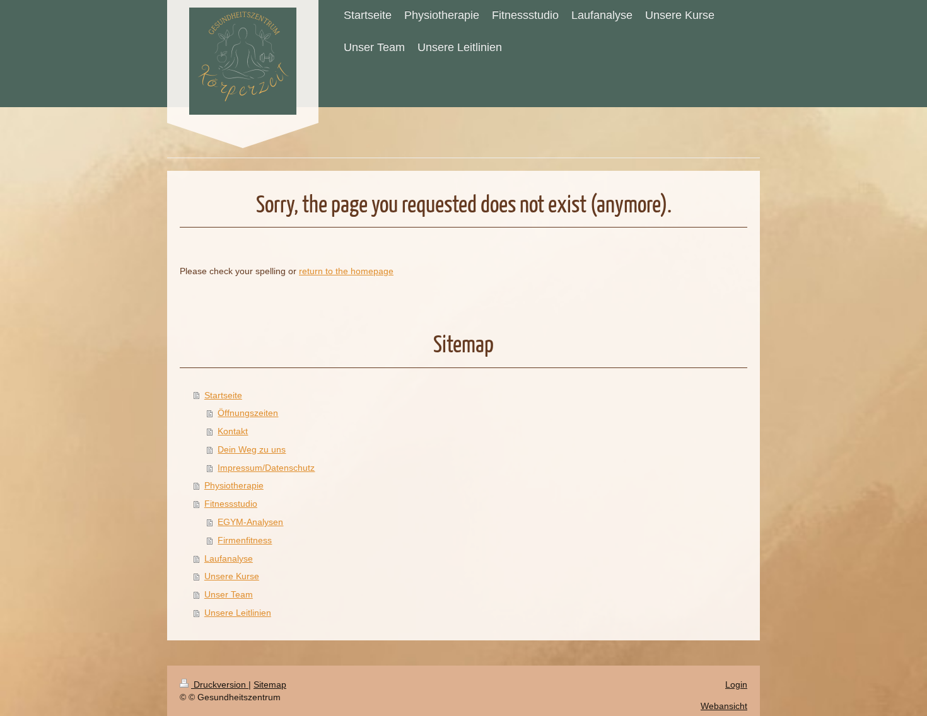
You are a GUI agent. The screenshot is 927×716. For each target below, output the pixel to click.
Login (736, 684)
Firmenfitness (245, 540)
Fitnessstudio (230, 504)
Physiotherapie (234, 485)
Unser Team (228, 594)
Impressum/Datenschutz (266, 468)
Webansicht (724, 706)
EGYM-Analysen (250, 522)
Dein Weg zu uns (252, 449)
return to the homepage (346, 271)
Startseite (223, 395)
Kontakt (233, 431)
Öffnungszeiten (248, 413)
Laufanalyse (228, 558)
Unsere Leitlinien (237, 613)
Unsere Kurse (231, 576)
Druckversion (219, 684)
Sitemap (270, 684)
